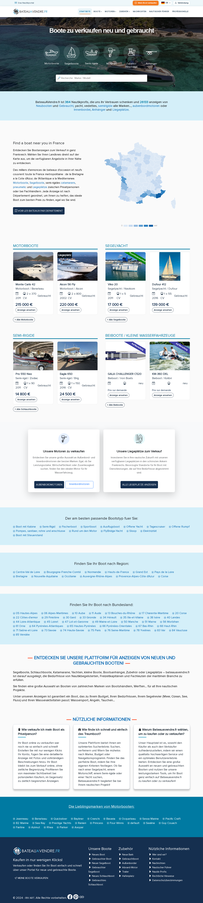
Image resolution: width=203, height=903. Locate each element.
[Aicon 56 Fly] (77, 266)
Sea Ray (39, 823)
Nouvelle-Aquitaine (45, 576)
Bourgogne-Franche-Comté (63, 572)
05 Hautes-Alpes (26, 613)
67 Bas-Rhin (145, 626)
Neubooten (44, 106)
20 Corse (180, 613)
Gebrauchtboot (130, 858)
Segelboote (37, 182)
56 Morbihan (170, 621)
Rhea (49, 827)
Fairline (20, 827)
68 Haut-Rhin (168, 626)
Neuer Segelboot (101, 863)
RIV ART (29, 898)
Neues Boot (98, 854)
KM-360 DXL (160, 374)
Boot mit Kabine (25, 526)
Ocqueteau (128, 818)
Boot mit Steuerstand (29, 535)
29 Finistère (51, 617)
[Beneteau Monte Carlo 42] (33, 266)
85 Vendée (22, 634)
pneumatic (19, 187)
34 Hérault (109, 617)
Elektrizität (149, 531)
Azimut (35, 827)
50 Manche (130, 621)
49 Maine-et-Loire (105, 621)
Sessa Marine (150, 818)
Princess (97, 823)
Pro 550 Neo (24, 374)
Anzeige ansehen (26, 310)
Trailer (125, 871)
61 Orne (20, 626)
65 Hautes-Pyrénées (82, 626)
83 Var (160, 630)
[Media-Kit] (81, 898)
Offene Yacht (134, 526)
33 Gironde (89, 617)
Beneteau (40, 818)
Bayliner (78, 818)
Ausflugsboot (111, 526)
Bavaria (110, 818)
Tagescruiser (157, 526)
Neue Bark (127, 854)
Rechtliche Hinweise (163, 876)
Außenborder (129, 863)
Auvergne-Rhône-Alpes (97, 576)
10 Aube (79, 613)
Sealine (150, 823)
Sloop (133, 531)
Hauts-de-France (118, 572)
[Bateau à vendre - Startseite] (30, 11)
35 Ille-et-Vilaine (132, 617)
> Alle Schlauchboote (25, 409)
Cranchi (94, 818)
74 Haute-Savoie (73, 630)
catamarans (68, 182)
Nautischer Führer (159, 11)
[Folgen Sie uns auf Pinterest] (75, 898)
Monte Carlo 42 (25, 284)
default (134, 823)
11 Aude (96, 613)
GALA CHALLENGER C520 (124, 374)
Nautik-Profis (159, 871)
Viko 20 (113, 284)
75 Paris (95, 630)
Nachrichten (139, 11)
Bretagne (21, 576)
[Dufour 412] (170, 266)
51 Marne (150, 621)
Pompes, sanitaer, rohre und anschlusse (40, 531)
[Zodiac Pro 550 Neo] (33, 356)
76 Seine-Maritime (118, 630)
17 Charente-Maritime (154, 613)
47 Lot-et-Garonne (76, 621)
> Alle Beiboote (115, 405)
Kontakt (156, 858)
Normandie (94, 572)
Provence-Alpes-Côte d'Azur (136, 576)
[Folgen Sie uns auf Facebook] (69, 898)
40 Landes (173, 617)
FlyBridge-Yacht (113, 531)
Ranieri (81, 823)
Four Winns (116, 823)
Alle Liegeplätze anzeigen (139, 484)
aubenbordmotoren (146, 106)
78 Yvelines (143, 630)
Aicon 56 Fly (67, 284)
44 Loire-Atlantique (27, 621)
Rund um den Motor (84, 531)
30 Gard (70, 617)
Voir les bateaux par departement (40, 210)
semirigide (105, 106)
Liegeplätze (120, 110)
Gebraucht (66, 106)
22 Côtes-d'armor (26, 617)
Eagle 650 (66, 374)
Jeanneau (21, 818)
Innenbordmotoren (79, 484)
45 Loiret (52, 621)
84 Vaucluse (179, 630)
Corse (164, 576)
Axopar (78, 827)
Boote (97, 11)
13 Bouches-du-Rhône (121, 613)
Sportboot (89, 526)
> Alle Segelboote (116, 319)
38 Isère (154, 617)
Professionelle (180, 11)
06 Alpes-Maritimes (55, 613)
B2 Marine (22, 823)
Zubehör (123, 11)
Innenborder (82, 110)
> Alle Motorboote (24, 319)
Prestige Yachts (61, 823)
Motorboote (20, 182)
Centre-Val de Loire (27, 572)
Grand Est (141, 572)
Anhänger (98, 110)
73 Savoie (49, 630)
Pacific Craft (173, 818)
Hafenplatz (128, 876)
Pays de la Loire (164, 572)
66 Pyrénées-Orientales (117, 626)
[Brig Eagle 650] (77, 356)
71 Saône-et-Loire (26, 630)
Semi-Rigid (48, 526)
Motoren (110, 11)
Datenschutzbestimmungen (167, 880)
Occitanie (70, 576)
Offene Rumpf (180, 526)
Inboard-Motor (130, 867)
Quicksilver (60, 818)
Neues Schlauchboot (103, 876)
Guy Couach (169, 823)
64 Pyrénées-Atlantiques (47, 626)
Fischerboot (69, 526)
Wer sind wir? (159, 854)
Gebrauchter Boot (101, 858)
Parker (63, 827)
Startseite (84, 11)
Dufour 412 (159, 284)
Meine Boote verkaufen (32, 878)
